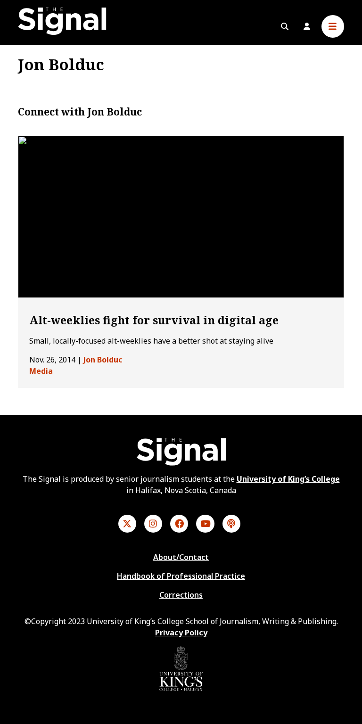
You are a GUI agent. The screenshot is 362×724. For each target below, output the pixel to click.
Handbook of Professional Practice (181, 576)
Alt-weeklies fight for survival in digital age (154, 320)
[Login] (307, 26)
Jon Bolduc (103, 359)
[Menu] (332, 26)
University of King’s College (288, 479)
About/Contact (181, 557)
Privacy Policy (181, 632)
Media (41, 371)
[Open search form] (284, 26)
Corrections (181, 595)
